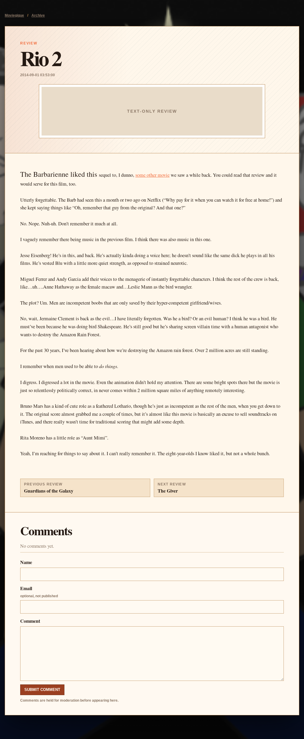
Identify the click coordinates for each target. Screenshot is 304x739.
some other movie (152, 175)
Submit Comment (42, 689)
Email (39, 591)
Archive (38, 15)
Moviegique (14, 15)
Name (26, 562)
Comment (30, 620)
